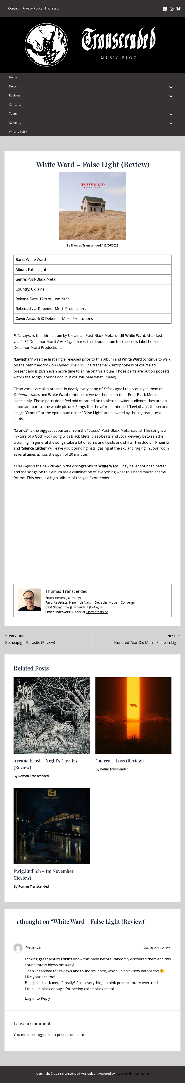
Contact (14, 8)
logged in (43, 1034)
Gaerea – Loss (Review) (119, 760)
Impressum (53, 8)
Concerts (15, 104)
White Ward (36, 259)
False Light (37, 269)
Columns (15, 122)
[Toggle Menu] (170, 87)
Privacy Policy (32, 8)
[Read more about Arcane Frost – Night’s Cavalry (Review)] (52, 715)
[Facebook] (165, 9)
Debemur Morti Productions (62, 308)
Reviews (15, 95)
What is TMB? (18, 131)
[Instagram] (172, 9)
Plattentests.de (97, 612)
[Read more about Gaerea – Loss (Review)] (133, 715)
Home (13, 77)
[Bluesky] (178, 9)
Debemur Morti (43, 341)
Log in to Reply (37, 998)
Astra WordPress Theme (132, 1073)
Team (13, 113)
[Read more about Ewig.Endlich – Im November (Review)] (52, 825)
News (13, 86)
